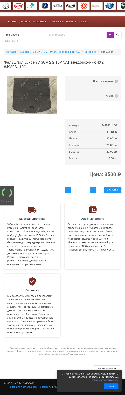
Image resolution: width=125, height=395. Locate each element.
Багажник (90, 51)
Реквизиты (45, 386)
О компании (56, 21)
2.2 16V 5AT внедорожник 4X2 (62, 51)
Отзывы (83, 21)
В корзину (112, 190)
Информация (40, 21)
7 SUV (36, 51)
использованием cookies (105, 380)
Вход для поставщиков (23, 386)
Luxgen (24, 51)
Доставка (25, 21)
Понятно (111, 386)
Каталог (11, 51)
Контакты (71, 21)
